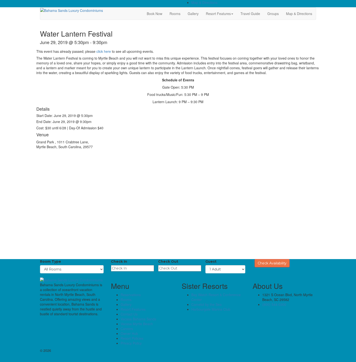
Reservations (131, 294)
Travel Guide (250, 13)
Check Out (168, 261)
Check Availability (272, 263)
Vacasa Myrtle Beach (137, 323)
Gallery (193, 13)
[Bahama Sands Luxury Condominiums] (71, 10)
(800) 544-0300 (274, 304)
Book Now (154, 13)
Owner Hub (129, 333)
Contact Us (129, 314)
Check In (119, 261)
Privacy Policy (131, 343)
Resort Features (218, 13)
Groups (273, 13)
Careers (127, 328)
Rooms (175, 13)
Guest (211, 261)
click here (103, 51)
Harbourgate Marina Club (210, 309)
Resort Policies (132, 338)
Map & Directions (204, 2)
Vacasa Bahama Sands (138, 318)
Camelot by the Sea (206, 304)
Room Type (50, 261)
